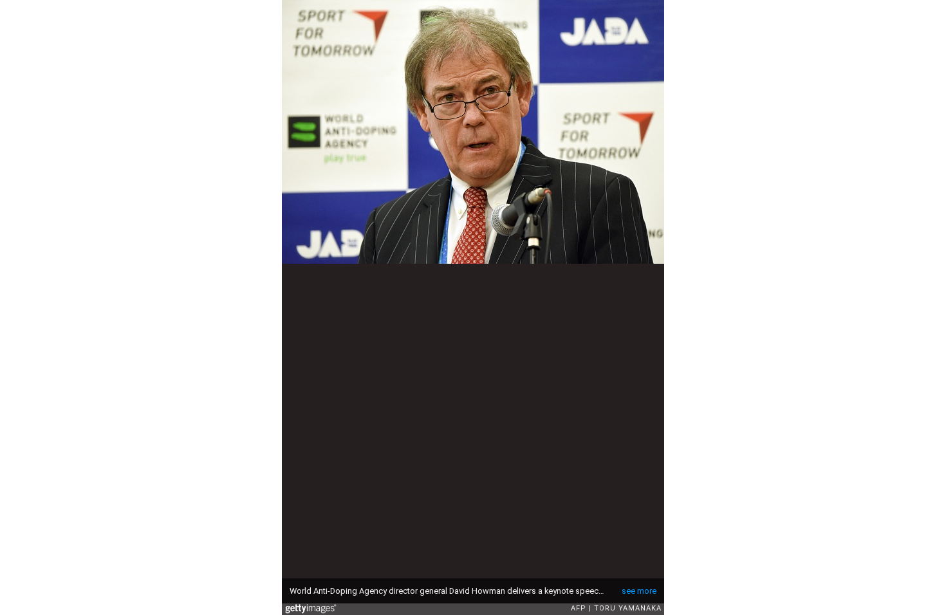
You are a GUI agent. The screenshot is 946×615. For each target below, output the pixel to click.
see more (639, 591)
